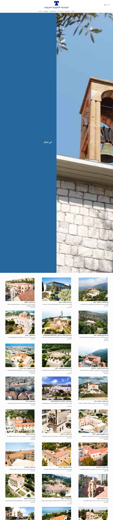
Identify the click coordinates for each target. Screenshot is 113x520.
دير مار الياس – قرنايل (30, 335)
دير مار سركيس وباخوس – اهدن (101, 335)
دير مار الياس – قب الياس (66, 434)
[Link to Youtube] (104, 5)
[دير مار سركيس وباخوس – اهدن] (93, 322)
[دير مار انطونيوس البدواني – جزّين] (93, 421)
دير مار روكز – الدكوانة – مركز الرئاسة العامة (61, 401)
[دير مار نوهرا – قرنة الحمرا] (93, 454)
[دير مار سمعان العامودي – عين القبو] (93, 355)
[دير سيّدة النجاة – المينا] (93, 485)
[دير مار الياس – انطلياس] (20, 289)
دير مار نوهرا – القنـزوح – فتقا (101, 401)
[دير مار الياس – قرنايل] (20, 322)
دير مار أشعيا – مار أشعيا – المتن (100, 302)
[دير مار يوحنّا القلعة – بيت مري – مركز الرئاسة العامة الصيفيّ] (56, 322)
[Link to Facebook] (110, 5)
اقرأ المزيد (106, 306)
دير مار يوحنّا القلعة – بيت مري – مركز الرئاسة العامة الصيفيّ (57, 335)
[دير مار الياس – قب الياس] (56, 421)
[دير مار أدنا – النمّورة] (20, 421)
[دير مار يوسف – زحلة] (20, 388)
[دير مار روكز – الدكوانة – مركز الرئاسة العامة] (56, 388)
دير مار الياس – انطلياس (29, 302)
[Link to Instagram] (108, 5)
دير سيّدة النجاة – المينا (102, 498)
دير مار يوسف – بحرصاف (66, 498)
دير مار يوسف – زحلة (30, 401)
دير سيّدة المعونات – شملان (65, 467)
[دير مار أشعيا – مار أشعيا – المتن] (93, 289)
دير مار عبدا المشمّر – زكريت (65, 302)
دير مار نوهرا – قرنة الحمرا (102, 467)
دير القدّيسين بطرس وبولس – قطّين (63, 368)
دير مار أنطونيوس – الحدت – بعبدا (27, 368)
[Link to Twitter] (106, 5)
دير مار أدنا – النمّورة (30, 434)
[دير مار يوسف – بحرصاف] (56, 485)
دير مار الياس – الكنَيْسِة (29, 498)
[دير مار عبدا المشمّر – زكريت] (56, 289)
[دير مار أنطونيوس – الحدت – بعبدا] (20, 355)
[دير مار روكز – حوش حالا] (20, 454)
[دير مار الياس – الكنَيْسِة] (20, 485)
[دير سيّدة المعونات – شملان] (56, 454)
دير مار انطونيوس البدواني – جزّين (100, 434)
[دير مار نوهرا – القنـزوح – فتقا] (93, 388)
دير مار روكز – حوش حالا (29, 467)
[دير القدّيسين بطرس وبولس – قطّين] (56, 355)
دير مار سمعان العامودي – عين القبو (99, 368)
